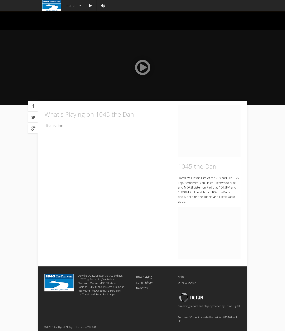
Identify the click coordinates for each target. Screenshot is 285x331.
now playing (144, 277)
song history (144, 282)
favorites (142, 288)
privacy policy (187, 282)
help (181, 277)
